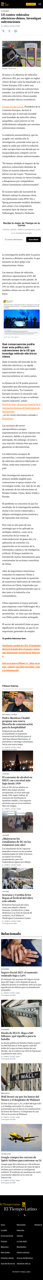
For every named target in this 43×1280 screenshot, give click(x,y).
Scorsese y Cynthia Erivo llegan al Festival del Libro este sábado (17, 898)
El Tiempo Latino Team (11, 747)
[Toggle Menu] (39, 4)
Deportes (20, 1230)
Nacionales (21, 1225)
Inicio (3, 1225)
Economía (5, 11)
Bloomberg (7, 418)
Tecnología (6, 1154)
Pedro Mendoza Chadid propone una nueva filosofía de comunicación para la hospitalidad (17, 722)
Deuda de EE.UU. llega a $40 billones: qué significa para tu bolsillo (18, 1036)
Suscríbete (31, 4)
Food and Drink (7, 1236)
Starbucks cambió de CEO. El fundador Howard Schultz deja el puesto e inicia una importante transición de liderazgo (21, 651)
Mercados (5, 1093)
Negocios (5, 1247)
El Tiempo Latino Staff (10, 26)
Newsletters (21, 1247)
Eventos (4, 1241)
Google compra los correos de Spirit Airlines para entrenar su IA (21, 1158)
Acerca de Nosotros (25, 1258)
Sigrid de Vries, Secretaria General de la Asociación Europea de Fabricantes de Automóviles (21, 408)
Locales (5, 774)
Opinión (20, 1236)
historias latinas (9, 714)
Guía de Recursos (8, 1263)
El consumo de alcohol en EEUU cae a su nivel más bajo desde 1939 (17, 780)
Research (38, 1225)
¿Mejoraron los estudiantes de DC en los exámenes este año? (16, 842)
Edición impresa (23, 1252)
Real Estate (5, 1252)
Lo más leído (22, 1241)
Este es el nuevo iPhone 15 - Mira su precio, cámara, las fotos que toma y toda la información (21, 667)
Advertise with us (23, 1263)
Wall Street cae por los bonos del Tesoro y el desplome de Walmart (20, 1098)
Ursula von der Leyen (12, 106)
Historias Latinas (7, 1258)
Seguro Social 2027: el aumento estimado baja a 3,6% (19, 974)
